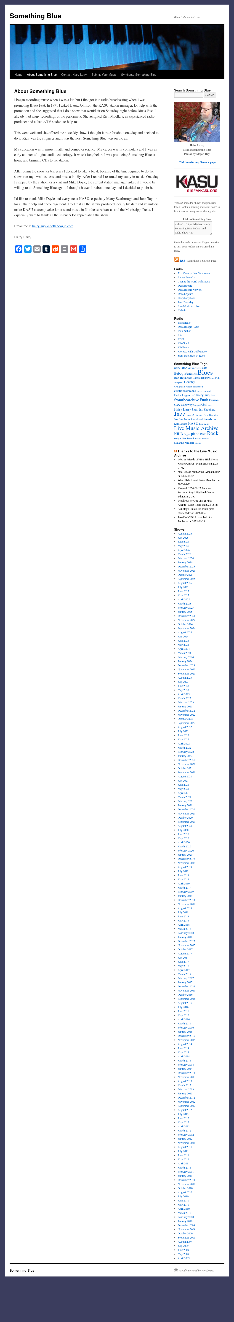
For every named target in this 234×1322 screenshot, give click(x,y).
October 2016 (185, 994)
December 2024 (186, 616)
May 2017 (183, 965)
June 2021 (183, 784)
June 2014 (183, 1048)
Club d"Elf (214, 377)
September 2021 (186, 772)
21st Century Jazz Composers (194, 273)
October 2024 (185, 624)
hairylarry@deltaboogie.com (52, 225)
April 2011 (184, 1163)
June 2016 (183, 1011)
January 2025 (185, 611)
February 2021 (186, 801)
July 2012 (183, 1114)
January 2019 (185, 895)
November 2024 (186, 620)
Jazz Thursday (185, 302)
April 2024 (184, 648)
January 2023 (185, 706)
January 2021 (185, 805)
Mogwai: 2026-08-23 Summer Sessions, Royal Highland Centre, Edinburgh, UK (196, 492)
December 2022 (186, 710)
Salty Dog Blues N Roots (191, 355)
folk (213, 395)
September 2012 (186, 1105)
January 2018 (185, 937)
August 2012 (185, 1110)
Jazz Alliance (194, 415)
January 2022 (185, 756)
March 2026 (184, 554)
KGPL (181, 339)
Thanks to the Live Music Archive (195, 453)
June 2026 (183, 541)
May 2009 (183, 1254)
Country (189, 382)
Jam (195, 409)
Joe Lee (178, 419)
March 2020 (184, 846)
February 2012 (186, 1134)
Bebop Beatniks (186, 277)
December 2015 (186, 1035)
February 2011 (186, 1171)
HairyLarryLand (186, 298)
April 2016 (184, 1019)
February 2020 (186, 850)
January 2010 (185, 1221)
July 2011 (183, 1151)
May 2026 (183, 546)
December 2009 (186, 1225)
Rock (212, 433)
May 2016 (183, 1015)
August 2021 (185, 776)
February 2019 (186, 891)
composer (178, 382)
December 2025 (186, 566)
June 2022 (183, 735)
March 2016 (184, 1023)
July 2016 (183, 1007)
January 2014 (185, 1068)
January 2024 (185, 661)
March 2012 (184, 1130)
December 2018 (186, 900)
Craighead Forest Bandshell (188, 386)
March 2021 (184, 797)
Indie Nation (184, 331)
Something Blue (35, 15)
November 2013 (186, 1077)
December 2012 (186, 1097)
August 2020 (185, 826)
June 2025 (183, 591)
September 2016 (186, 998)
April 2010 (184, 1208)
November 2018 (186, 904)
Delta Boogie (185, 285)
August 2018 (185, 908)
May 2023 (183, 690)
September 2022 (186, 723)
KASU (182, 335)
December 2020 (186, 809)
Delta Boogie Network (190, 289)
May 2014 (183, 1052)
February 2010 (186, 1217)
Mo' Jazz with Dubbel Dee (192, 351)
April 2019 (184, 883)
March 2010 (184, 1213)
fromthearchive (186, 399)
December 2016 (186, 986)
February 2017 (186, 978)
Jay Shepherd (207, 409)
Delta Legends (185, 294)
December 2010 (186, 1180)
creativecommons (185, 391)
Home (18, 74)
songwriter (180, 438)
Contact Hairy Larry (74, 74)
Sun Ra (205, 438)
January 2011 (185, 1175)
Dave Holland (204, 390)
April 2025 (184, 599)
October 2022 (185, 718)
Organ (187, 434)
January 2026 (185, 562)
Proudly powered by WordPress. (196, 1270)
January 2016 (185, 1031)
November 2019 (186, 863)
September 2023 (186, 673)
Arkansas (194, 367)
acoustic (180, 367)
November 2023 (186, 669)
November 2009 (186, 1229)
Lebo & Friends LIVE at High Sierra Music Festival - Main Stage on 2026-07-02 (198, 463)
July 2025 (183, 587)
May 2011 (183, 1159)
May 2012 (183, 1122)
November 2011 (186, 1143)
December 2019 (186, 858)
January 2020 (185, 854)
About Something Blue (42, 74)
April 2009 (184, 1258)
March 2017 (184, 974)
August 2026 (185, 533)
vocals (198, 442)
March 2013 (184, 1085)
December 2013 (186, 1073)
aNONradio (184, 322)
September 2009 (186, 1237)
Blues (205, 372)
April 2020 (184, 842)
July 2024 (183, 636)
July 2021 (183, 780)
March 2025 (184, 603)
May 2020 (183, 838)
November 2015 (186, 1040)
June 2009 (183, 1250)
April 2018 (184, 924)
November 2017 (186, 945)
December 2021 (186, 760)
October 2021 (185, 768)
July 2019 (183, 871)
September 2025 (186, 578)
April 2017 (184, 970)
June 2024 (183, 640)
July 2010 (183, 1196)
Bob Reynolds (183, 378)
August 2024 (185, 632)
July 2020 (183, 830)
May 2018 (183, 920)
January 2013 (185, 1093)
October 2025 (185, 574)
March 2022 (184, 747)
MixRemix (183, 347)
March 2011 (184, 1167)
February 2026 (186, 558)
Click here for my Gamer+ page (197, 162)
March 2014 (184, 1060)
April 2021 (184, 793)
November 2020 (186, 813)
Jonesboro (209, 419)
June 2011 (183, 1155)
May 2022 (183, 739)
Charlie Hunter (201, 377)
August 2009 (185, 1241)
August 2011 (185, 1147)
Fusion (214, 400)
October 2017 (185, 949)
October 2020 (185, 817)
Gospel (197, 404)
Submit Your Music (104, 74)
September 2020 (186, 821)
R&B (203, 434)
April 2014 (184, 1056)
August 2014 (185, 1044)
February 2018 (186, 933)
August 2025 (185, 583)
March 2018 (184, 928)
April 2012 (184, 1126)
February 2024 (186, 657)
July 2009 (183, 1245)
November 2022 (186, 714)
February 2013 (186, 1089)
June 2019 (183, 875)
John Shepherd (193, 419)
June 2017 (183, 961)
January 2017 (185, 982)
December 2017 (186, 941)
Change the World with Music (194, 281)
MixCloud (183, 343)
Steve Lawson (194, 438)
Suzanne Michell (184, 443)
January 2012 (185, 1138)
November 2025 (186, 570)
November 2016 (186, 990)
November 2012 (186, 1101)
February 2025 (186, 607)
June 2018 (183, 916)
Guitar (206, 404)
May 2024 (183, 644)
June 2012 (183, 1118)
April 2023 (184, 694)
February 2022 (186, 751)
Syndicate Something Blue (138, 74)
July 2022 (183, 731)
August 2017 (185, 953)
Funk (204, 399)
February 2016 (186, 1027)
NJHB (178, 433)
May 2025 (183, 595)
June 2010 (183, 1200)
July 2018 (183, 912)
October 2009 (185, 1233)
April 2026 (184, 550)
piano (195, 433)
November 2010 (186, 1184)
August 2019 (185, 867)
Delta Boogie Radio (188, 326)
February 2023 (186, 702)
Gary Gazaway (183, 405)
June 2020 (183, 834)
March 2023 (184, 698)
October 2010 (185, 1188)
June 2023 (183, 686)
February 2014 (186, 1064)
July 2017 (183, 957)
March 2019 (184, 887)
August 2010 (185, 1192)
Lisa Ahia (204, 423)
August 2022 (185, 727)
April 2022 (184, 743)
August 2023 (185, 677)
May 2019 (183, 879)
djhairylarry (202, 394)
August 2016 (185, 1003)
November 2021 (186, 764)
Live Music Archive (188, 306)
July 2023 (183, 681)
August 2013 (185, 1081)
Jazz (180, 413)
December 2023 (186, 665)
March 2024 (184, 653)
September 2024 (186, 628)
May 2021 (183, 788)
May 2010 (183, 1204)
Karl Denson (180, 423)
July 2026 (183, 537)
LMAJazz (183, 310)
